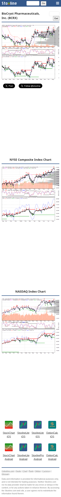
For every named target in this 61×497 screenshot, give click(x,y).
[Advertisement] (30, 122)
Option (38, 471)
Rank (31, 471)
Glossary (5, 474)
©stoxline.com (8, 471)
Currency (46, 471)
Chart (24, 471)
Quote (18, 471)
